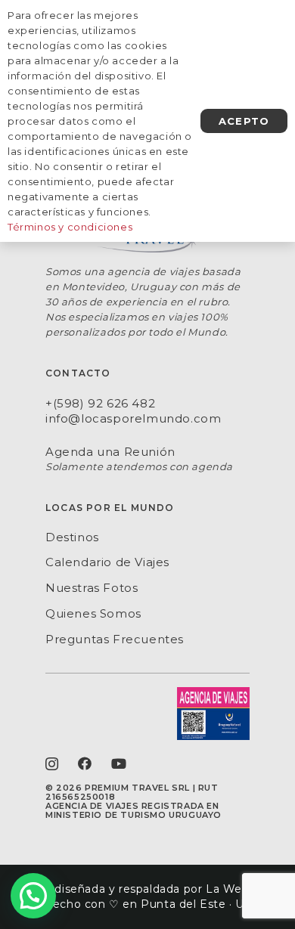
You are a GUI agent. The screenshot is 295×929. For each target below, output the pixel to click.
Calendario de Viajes (107, 562)
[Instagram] (52, 764)
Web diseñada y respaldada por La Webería (147, 889)
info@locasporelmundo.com (133, 418)
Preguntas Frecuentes (114, 639)
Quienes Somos (93, 613)
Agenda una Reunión (110, 451)
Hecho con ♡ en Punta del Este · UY (147, 904)
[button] (33, 895)
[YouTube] (119, 763)
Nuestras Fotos (91, 588)
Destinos (72, 537)
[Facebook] (85, 763)
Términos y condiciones (70, 227)
